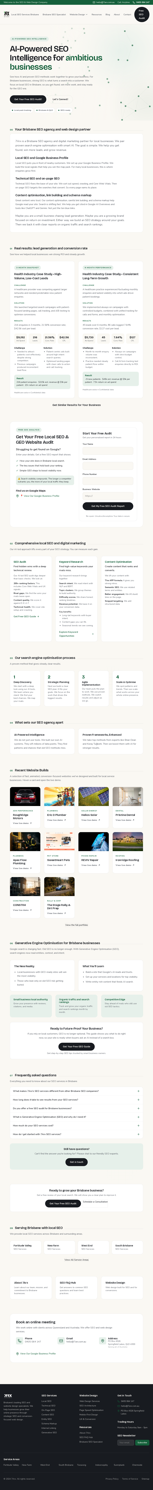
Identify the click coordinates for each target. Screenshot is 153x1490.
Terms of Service (130, 1478)
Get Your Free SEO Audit (63, 1203)
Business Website (91, 489)
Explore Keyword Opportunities (68, 634)
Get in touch (76, 1162)
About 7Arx (84, 1432)
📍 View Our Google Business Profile (39, 496)
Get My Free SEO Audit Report (108, 506)
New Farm (27, 1465)
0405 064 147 (142, 2)
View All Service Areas (77, 1260)
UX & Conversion (87, 1419)
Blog (108, 14)
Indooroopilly (101, 1465)
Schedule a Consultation (95, 1201)
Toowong (81, 1465)
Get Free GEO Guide (25, 616)
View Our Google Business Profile (38, 1353)
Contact (127, 14)
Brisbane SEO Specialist (54, 14)
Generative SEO (49, 1432)
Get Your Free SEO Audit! (28, 99)
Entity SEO (47, 1419)
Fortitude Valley (11, 1465)
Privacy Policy (112, 1478)
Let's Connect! (60, 99)
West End (45, 1465)
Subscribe (142, 1442)
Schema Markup (49, 1423)
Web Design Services (89, 1401)
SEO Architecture (87, 1405)
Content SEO (48, 1414)
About (117, 14)
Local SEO (46, 1401)
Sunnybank (119, 1465)
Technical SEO (48, 1405)
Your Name (88, 444)
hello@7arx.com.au (105, 2)
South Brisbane (66, 1465)
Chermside (137, 1465)
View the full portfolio (76, 925)
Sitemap (145, 1478)
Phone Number (90, 474)
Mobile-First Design (88, 1414)
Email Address (89, 459)
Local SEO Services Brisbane (25, 14)
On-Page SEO (48, 1410)
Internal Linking (49, 1428)
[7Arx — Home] (7, 14)
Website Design (77, 14)
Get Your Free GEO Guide (76, 1046)
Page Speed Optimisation (91, 1410)
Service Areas (12, 1459)
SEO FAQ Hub (86, 1437)
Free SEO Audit (142, 14)
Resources (97, 14)
